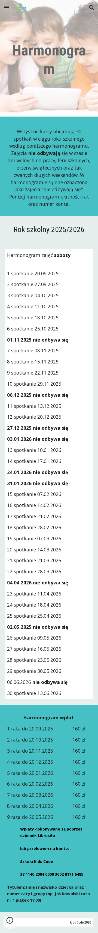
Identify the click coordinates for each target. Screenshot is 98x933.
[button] (6, 7)
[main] (49, 59)
